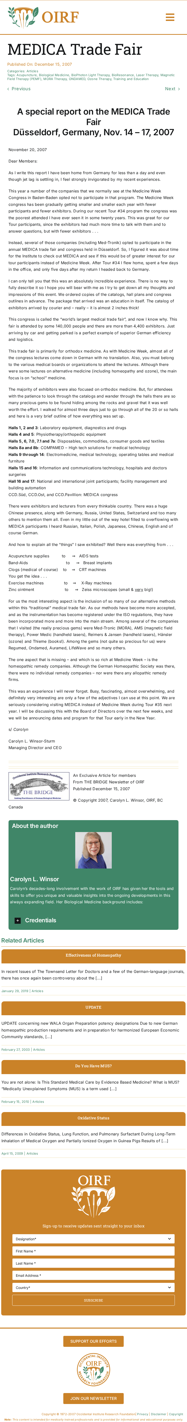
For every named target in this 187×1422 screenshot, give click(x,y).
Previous (21, 88)
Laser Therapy (147, 75)
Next (170, 88)
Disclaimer (158, 1414)
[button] (95, 920)
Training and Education (131, 79)
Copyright (176, 1414)
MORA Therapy (55, 79)
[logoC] (43, 7)
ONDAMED (77, 79)
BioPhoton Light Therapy (90, 75)
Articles (32, 71)
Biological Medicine (54, 75)
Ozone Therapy (99, 79)
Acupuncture (27, 75)
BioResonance (123, 75)
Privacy (142, 1414)
